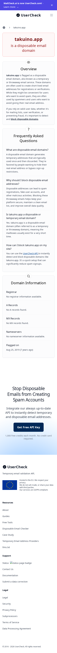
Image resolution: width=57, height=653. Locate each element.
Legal (5, 597)
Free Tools (7, 522)
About (5, 510)
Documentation (10, 575)
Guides (6, 516)
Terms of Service (10, 622)
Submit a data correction (15, 581)
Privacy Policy (9, 609)
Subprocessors (9, 616)
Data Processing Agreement (16, 628)
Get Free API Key (28, 427)
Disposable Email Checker (15, 528)
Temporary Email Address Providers (20, 541)
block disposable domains (24, 119)
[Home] (3, 27)
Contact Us (7, 569)
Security (6, 603)
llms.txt (6, 547)
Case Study (8, 534)
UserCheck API (30, 253)
